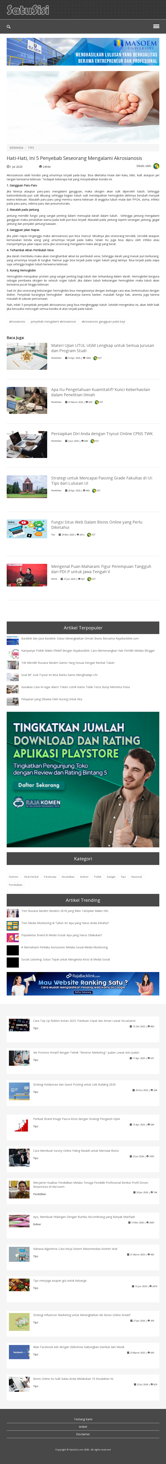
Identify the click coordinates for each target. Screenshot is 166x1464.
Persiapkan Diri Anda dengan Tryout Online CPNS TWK (102, 433)
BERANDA (16, 148)
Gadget (111, 877)
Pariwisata (50, 877)
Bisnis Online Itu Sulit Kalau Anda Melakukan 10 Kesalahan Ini (73, 1379)
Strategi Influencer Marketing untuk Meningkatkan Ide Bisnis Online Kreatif (81, 1315)
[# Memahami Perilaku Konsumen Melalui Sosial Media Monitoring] (16, 954)
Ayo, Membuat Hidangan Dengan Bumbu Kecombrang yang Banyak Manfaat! (84, 1217)
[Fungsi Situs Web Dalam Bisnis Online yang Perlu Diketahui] (27, 529)
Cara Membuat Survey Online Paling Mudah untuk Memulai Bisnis (76, 1151)
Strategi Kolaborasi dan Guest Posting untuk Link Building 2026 (74, 1084)
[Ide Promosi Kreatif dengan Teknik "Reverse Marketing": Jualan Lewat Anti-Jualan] (22, 1058)
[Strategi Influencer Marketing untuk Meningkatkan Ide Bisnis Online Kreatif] (22, 1322)
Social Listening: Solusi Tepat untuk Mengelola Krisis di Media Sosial (65, 959)
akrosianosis (17, 321)
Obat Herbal (31, 877)
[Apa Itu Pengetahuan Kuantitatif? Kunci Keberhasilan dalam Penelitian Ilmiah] (27, 402)
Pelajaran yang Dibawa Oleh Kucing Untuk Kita (51, 699)
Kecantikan (68, 877)
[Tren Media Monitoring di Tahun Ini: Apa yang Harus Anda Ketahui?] (16, 925)
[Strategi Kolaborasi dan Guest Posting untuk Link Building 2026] (22, 1091)
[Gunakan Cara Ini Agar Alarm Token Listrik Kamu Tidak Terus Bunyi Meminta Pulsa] (16, 689)
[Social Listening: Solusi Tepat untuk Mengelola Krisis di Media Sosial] (16, 966)
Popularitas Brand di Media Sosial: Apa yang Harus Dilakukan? (61, 935)
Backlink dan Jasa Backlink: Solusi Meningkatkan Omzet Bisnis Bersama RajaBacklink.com (80, 638)
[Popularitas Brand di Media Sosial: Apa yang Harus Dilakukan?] (16, 937)
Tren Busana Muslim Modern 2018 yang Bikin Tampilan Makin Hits (65, 911)
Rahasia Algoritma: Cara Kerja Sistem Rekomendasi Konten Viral (75, 1249)
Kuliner (84, 877)
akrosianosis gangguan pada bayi (103, 321)
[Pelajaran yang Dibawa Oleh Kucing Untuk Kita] (16, 701)
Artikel (83, 1427)
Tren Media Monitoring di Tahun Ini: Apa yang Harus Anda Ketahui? (65, 923)
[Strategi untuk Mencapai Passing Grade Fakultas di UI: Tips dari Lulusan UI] (27, 486)
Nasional (136, 877)
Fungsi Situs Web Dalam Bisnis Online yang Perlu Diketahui (96, 524)
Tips (53, 534)
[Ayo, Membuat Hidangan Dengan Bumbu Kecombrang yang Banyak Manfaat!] (22, 1221)
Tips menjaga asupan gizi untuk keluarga (59, 1280)
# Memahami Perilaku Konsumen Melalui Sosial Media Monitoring (64, 947)
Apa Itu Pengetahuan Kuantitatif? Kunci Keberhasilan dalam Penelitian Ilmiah (100, 392)
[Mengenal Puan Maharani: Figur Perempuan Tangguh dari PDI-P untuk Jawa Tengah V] (27, 575)
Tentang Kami (83, 1419)
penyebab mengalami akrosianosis (53, 321)
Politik (54, 579)
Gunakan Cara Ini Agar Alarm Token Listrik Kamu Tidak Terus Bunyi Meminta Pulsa (75, 687)
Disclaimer (83, 1434)
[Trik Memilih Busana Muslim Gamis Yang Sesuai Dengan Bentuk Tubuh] (16, 664)
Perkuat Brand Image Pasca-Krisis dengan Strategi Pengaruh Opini (76, 1119)
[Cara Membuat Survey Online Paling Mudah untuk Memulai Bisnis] (22, 1157)
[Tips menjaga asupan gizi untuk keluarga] (22, 1285)
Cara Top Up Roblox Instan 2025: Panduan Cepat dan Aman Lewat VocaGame (84, 1021)
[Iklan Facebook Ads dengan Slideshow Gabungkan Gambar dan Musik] (22, 1352)
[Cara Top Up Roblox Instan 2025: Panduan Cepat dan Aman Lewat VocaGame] (22, 1025)
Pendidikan (56, 358)
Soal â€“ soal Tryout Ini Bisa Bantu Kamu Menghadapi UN (59, 675)
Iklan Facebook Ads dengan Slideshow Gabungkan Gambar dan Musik (78, 1347)
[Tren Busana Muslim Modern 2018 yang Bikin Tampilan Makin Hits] (16, 913)
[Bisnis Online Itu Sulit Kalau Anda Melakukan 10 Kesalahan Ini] (22, 1384)
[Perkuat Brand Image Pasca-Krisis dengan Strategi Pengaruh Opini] (22, 1124)
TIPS (31, 148)
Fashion (13, 877)
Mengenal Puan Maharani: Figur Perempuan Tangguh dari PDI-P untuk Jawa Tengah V (101, 569)
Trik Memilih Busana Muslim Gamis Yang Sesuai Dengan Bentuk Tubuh (67, 663)
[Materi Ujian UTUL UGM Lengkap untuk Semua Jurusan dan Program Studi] (27, 356)
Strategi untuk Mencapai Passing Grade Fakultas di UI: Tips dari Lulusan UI (102, 480)
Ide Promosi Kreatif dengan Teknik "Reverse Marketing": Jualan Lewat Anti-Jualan (86, 1052)
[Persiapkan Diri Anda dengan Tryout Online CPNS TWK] (27, 444)
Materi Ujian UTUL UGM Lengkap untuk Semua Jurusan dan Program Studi (102, 348)
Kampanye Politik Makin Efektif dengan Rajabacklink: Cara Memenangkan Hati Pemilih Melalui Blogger (88, 650)
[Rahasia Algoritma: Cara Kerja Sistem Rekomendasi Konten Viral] (22, 1254)
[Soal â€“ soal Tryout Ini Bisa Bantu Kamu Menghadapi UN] (16, 677)
